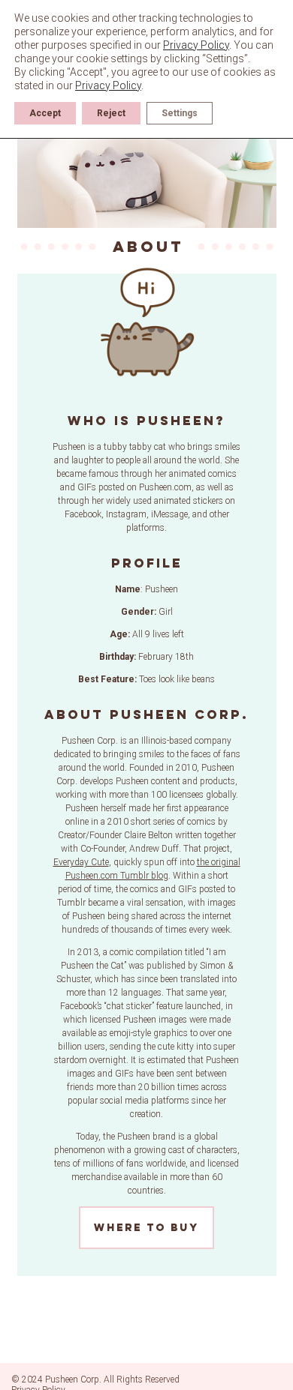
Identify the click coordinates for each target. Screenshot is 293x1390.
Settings (180, 113)
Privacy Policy (196, 45)
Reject (111, 113)
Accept (45, 113)
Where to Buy (146, 1227)
